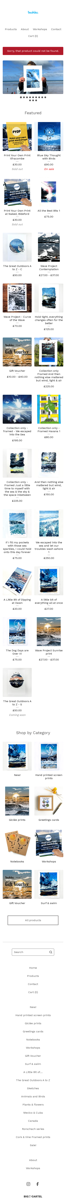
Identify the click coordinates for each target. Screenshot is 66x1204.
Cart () (33, 36)
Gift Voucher (33, 1055)
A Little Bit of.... (33, 1072)
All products (33, 920)
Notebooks (33, 1039)
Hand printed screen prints (33, 1015)
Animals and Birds (33, 1096)
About (25, 29)
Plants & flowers (33, 1104)
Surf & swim (33, 1064)
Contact (56, 29)
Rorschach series (33, 1129)
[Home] (33, 12)
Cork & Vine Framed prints (33, 1137)
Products (11, 29)
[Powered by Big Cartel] (33, 1196)
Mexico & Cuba (33, 1112)
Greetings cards (33, 1031)
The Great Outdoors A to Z (33, 1080)
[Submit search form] (51, 952)
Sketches (33, 1088)
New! (33, 1007)
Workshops (40, 29)
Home (33, 967)
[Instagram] (28, 1184)
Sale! (33, 1145)
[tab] (21, 97)
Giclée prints (33, 1023)
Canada (33, 1120)
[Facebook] (37, 1184)
